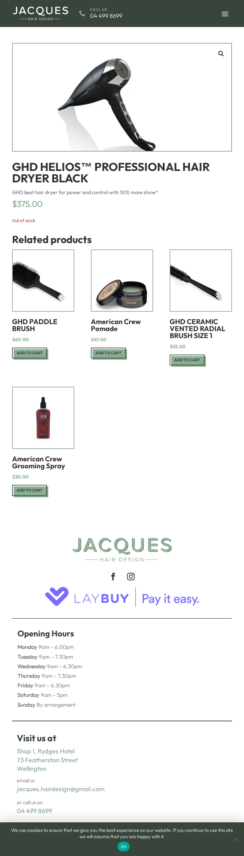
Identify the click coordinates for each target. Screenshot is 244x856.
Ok (123, 846)
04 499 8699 (34, 811)
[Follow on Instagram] (131, 576)
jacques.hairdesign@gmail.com (61, 789)
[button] (221, 53)
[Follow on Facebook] (113, 576)
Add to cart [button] (30, 352)
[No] (236, 839)
